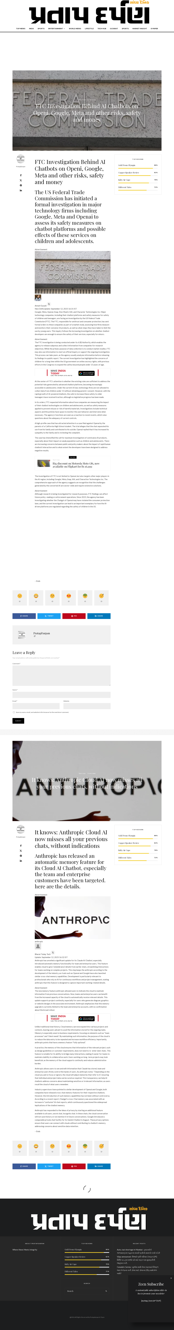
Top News (20, 29)
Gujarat (114, 29)
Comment (16, 664)
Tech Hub (101, 29)
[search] (106, 1291)
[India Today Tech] (53, 954)
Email (14, 701)
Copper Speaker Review (128, 172)
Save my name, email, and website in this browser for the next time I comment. (42, 712)
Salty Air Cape (124, 180)
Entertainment (55, 29)
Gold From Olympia (126, 165)
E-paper (154, 29)
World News (75, 29)
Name (15, 690)
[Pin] (20, 185)
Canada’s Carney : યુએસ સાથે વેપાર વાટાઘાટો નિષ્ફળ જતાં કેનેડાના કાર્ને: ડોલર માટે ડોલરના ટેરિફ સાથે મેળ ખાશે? (137, 1270)
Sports (41, 29)
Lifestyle (89, 29)
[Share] (20, 175)
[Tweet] (20, 180)
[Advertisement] (87, 51)
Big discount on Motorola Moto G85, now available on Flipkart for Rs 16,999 (76, 465)
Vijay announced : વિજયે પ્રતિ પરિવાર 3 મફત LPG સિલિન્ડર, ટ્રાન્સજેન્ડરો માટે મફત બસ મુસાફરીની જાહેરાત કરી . (137, 1259)
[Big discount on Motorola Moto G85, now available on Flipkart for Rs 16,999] (43, 463)
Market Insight (139, 29)
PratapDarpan (20, 166)
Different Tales (124, 187)
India (31, 29)
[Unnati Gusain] (49, 306)
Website (66, 701)
